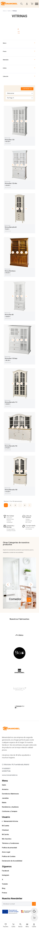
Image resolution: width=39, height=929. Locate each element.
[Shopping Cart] (34, 918)
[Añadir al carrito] (17, 121)
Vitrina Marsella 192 (11, 446)
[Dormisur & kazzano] (19, 689)
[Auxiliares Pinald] (19, 635)
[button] (36, 3)
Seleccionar (10, 93)
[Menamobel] (9, 3)
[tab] (19, 31)
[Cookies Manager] (34, 911)
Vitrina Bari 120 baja (11, 358)
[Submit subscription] (34, 904)
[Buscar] (21, 3)
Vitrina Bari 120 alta (11, 183)
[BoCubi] (19, 653)
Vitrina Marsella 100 (11, 489)
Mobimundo (8, 137)
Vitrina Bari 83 (9, 314)
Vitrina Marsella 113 (11, 402)
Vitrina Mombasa (10, 271)
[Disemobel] (19, 671)
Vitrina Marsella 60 (10, 227)
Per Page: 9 (10, 98)
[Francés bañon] (19, 707)
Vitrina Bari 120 (9, 139)
